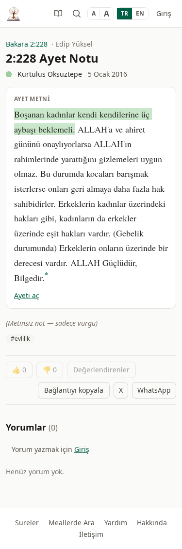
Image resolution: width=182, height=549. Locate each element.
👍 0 (19, 369)
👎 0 (50, 369)
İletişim (91, 534)
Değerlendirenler (101, 369)
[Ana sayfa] (13, 13)
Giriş (163, 13)
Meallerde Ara (72, 522)
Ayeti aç (26, 295)
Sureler (27, 522)
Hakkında (152, 522)
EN (140, 13)
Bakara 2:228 (27, 44)
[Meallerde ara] (76, 13)
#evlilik (20, 338)
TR (124, 13)
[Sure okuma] (58, 13)
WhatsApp (154, 390)
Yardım (115, 522)
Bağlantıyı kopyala (73, 390)
